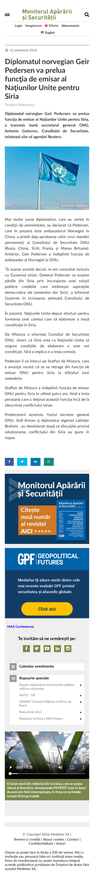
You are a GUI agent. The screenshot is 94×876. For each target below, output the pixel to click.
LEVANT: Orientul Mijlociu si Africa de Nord (45, 703)
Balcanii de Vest (30, 712)
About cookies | (54, 839)
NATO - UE (27, 695)
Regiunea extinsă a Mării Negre (41, 718)
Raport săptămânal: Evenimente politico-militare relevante (47, 686)
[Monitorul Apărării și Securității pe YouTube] (47, 648)
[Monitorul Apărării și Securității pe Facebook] (26, 648)
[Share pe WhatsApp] (49, 462)
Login (18, 25)
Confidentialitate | (42, 843)
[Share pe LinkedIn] (35, 462)
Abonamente (70, 25)
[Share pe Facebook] (9, 462)
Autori (60, 843)
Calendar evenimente (36, 666)
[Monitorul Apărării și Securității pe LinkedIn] (57, 648)
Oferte (53, 25)
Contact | (74, 839)
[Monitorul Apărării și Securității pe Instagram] (67, 648)
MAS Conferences (20, 627)
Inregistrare (33, 25)
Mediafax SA (60, 834)
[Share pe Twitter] (22, 462)
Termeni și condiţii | (27, 839)
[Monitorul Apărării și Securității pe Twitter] (36, 648)
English (50, 32)
